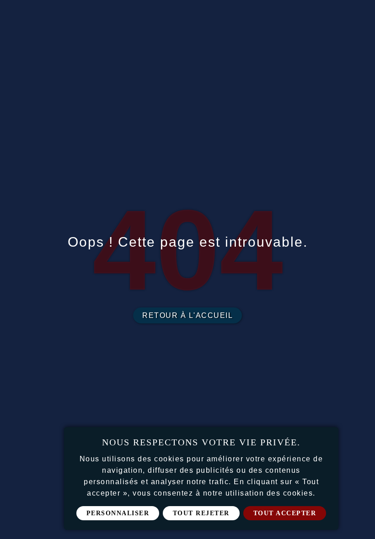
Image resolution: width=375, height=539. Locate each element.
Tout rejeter (201, 513)
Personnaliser (118, 513)
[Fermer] (328, 437)
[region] (201, 478)
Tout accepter (284, 513)
